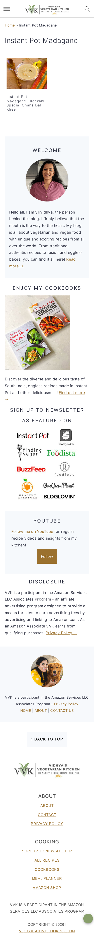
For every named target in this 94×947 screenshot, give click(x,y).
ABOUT (41, 710)
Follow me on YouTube (32, 531)
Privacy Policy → (61, 633)
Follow (47, 556)
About (47, 805)
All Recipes (47, 860)
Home (10, 25)
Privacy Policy (66, 704)
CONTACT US (62, 710)
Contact (47, 815)
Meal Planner (47, 878)
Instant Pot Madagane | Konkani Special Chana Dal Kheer (26, 102)
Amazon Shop (47, 888)
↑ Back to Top (47, 739)
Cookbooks (47, 869)
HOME (26, 710)
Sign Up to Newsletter (47, 851)
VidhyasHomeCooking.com (47, 931)
